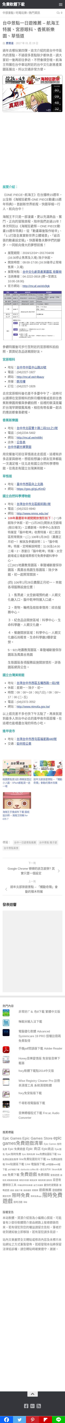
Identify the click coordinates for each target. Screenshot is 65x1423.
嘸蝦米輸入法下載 (30, 1021)
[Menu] (60, 4)
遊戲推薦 (45, 1190)
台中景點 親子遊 (48, 842)
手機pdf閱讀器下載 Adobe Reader (40, 1048)
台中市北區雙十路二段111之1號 (37, 428)
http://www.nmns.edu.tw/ (32, 513)
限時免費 (21, 1195)
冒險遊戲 (54, 1175)
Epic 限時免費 (28, 1154)
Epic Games (12, 1138)
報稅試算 (33, 1180)
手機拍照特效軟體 (25, 1185)
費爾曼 (10, 43)
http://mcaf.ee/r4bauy (30, 377)
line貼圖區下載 (15, 1164)
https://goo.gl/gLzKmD (31, 489)
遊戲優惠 (27, 1190)
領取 (25, 1202)
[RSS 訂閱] (38, 1406)
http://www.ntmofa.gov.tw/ (33, 706)
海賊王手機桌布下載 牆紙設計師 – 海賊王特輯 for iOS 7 (16, 815)
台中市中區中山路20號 (31, 367)
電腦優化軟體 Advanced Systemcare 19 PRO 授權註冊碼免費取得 (40, 1036)
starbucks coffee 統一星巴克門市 (35, 1169)
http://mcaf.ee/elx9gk (36, 286)
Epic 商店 (33, 1149)
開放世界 (7, 1196)
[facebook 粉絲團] (26, 1406)
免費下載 (13, 1175)
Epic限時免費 (13, 1154)
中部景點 (8, 12)
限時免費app (36, 1196)
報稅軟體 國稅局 (45, 1180)
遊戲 (12, 1190)
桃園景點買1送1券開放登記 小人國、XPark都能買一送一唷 (17, 783)
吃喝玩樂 (21, 12)
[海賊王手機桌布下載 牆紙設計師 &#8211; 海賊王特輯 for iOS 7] (17, 800)
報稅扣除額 (24, 1180)
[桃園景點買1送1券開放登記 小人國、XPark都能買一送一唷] (17, 768)
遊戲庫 (35, 1190)
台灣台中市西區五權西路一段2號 (38, 683)
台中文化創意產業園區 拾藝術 (42, 272)
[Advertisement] (32, 151)
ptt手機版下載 (14, 1169)
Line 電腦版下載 (35, 1164)
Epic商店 (48, 1149)
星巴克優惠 (38, 1185)
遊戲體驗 (57, 1190)
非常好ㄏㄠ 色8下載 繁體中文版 (39, 1011)
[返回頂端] (32, 1394)
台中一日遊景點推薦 (25, 842)
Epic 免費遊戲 (16, 1149)
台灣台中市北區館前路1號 (34, 504)
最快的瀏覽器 (51, 1185)
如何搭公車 (24, 743)
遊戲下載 (19, 1190)
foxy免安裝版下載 (30, 1093)
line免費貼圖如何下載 (32, 1159)
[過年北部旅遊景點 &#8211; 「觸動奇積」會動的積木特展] (47, 768)
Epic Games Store (37, 1138)
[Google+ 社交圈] (32, 1406)
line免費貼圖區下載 (46, 1154)
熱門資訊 (34, 12)
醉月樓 (21, 381)
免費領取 (44, 1175)
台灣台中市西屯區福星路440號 (37, 739)
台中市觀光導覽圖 (19, 447)
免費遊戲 (28, 1174)
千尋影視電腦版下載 (32, 1103)
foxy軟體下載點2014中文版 (36, 1071)
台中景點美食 (11, 848)
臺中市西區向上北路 (30, 484)
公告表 (21, 442)
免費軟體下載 (13, 4)
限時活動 (18, 1202)
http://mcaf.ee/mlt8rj (30, 437)
